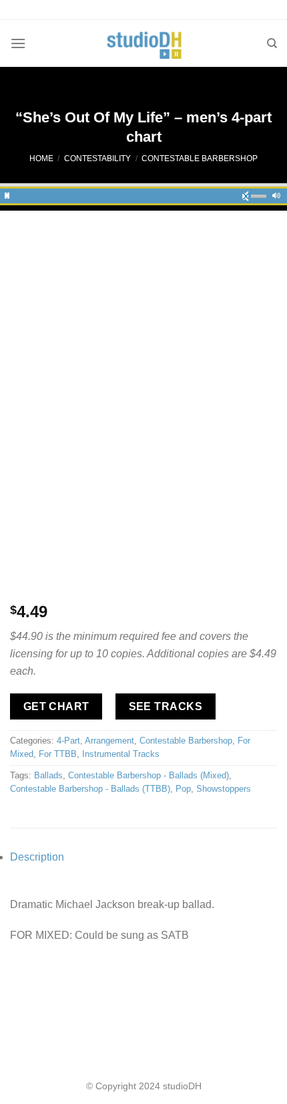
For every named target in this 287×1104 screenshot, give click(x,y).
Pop (183, 789)
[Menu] (18, 43)
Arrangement (109, 741)
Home (41, 158)
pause (7, 194)
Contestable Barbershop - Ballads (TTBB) (90, 789)
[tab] (143, 857)
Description (37, 857)
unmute (249, 194)
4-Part (68, 741)
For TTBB (58, 754)
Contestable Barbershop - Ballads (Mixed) (148, 775)
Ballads (48, 775)
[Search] (272, 43)
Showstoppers (223, 789)
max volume (276, 194)
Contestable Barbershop (199, 158)
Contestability (97, 158)
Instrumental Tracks (121, 754)
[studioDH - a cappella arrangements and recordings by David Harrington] (143, 43)
